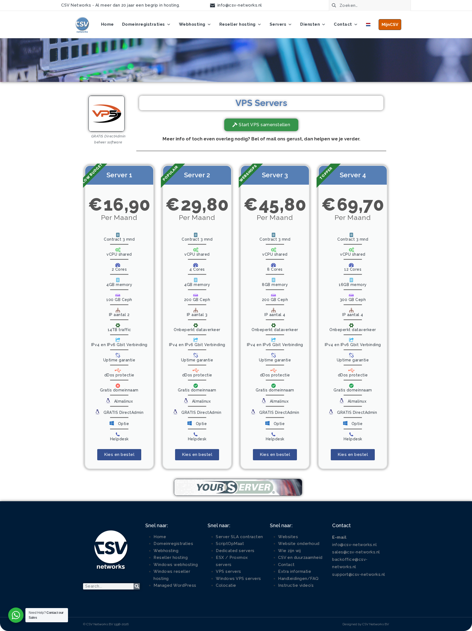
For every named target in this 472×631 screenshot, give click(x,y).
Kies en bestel (119, 454)
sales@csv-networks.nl (356, 552)
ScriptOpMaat (230, 543)
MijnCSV (390, 24)
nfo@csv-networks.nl (355, 544)
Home (160, 536)
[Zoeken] (137, 586)
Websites (288, 536)
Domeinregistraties (173, 543)
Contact (286, 564)
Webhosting (166, 550)
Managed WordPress (175, 585)
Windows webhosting (176, 564)
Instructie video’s (296, 585)
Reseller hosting (171, 557)
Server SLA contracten (239, 536)
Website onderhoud (299, 543)
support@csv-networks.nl (358, 574)
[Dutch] (368, 24)
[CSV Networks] (82, 25)
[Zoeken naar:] (370, 4)
